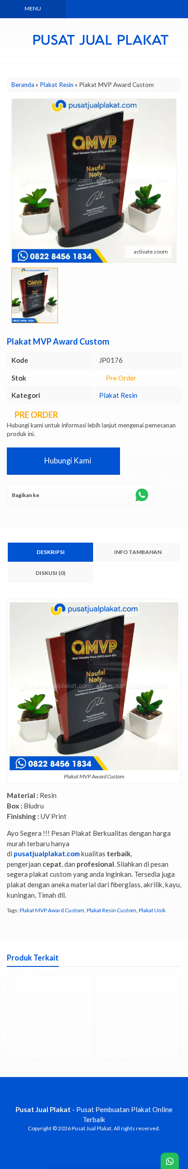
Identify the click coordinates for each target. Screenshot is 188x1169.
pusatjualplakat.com (47, 853)
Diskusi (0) (50, 572)
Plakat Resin (118, 395)
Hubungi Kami (67, 460)
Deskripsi (51, 552)
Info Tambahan (138, 552)
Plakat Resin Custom (111, 910)
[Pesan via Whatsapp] (118, 9)
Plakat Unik (152, 910)
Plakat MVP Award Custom (52, 910)
